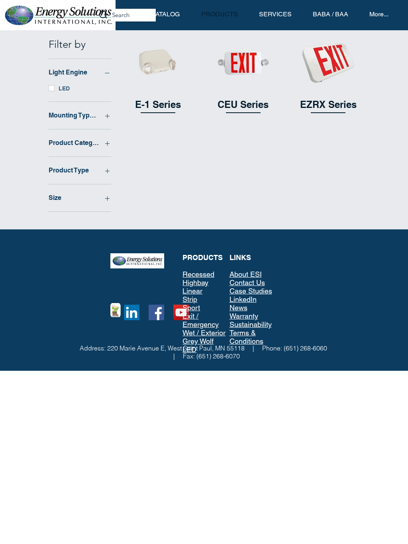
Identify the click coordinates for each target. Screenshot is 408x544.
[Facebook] (156, 312)
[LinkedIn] (131, 312)
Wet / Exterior (204, 333)
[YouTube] (181, 312)
